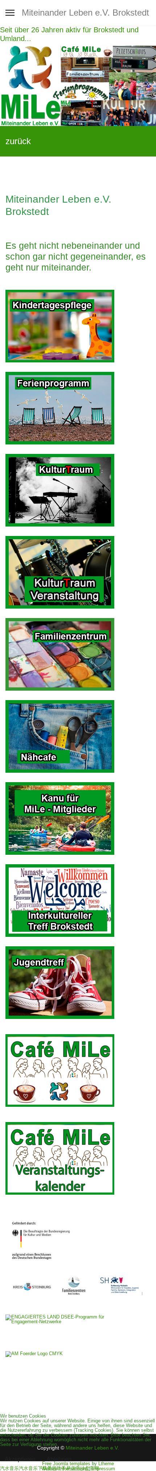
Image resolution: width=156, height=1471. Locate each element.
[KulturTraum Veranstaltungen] (78, 490)
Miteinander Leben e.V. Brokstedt (85, 12)
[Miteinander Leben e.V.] (78, 86)
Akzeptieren (20, 1459)
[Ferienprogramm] (78, 408)
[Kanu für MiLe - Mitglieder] (78, 818)
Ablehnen (58, 1459)
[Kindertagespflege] (78, 326)
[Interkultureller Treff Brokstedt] (78, 900)
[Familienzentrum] (78, 654)
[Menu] (10, 13)
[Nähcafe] (78, 736)
